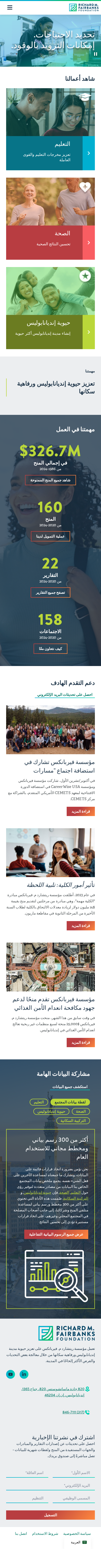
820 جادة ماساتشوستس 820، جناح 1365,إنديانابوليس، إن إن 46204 (52, 1392)
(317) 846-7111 (73, 1412)
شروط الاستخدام (45, 1533)
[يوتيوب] (10, 1374)
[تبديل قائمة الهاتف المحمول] (10, 7)
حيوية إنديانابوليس (51, 1111)
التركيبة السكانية (73, 1120)
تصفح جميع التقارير (50, 592)
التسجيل (50, 1515)
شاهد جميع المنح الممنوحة (50, 480)
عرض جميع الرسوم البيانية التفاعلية (56, 1234)
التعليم (39, 1102)
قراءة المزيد (81, 811)
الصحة (81, 1111)
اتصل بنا (21, 1533)
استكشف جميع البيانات (70, 1086)
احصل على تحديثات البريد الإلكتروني (64, 694)
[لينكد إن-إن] (24, 1374)
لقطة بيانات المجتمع (70, 1102)
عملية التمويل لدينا (50, 536)
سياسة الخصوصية (77, 1533)
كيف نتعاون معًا (50, 648)
